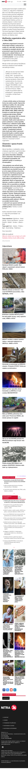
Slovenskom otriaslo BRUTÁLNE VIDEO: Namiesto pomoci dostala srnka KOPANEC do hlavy (14, 481)
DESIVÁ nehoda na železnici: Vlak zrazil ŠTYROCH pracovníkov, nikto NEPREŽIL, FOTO (14, 522)
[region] (11, 2)
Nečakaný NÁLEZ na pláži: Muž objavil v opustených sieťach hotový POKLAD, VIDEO (14, 537)
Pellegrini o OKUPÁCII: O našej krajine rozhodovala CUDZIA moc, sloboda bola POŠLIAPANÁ (13, 533)
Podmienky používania (10, 723)
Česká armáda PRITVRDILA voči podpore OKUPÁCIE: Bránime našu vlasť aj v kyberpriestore (13, 542)
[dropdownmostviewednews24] (14, 547)
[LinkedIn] (15, 690)
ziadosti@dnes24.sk (5, 744)
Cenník (6, 720)
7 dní (19, 496)
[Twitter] (7, 690)
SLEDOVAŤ (6, 698)
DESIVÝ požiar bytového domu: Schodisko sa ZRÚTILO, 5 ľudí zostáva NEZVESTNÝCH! (14, 501)
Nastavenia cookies (9, 725)
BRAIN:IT (9, 762)
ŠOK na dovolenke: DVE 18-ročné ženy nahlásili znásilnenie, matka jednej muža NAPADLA (15, 518)
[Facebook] (4, 690)
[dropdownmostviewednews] (14, 494)
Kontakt (6, 717)
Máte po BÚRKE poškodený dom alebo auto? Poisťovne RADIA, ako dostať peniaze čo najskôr (14, 527)
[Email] (11, 690)
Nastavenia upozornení (10, 728)
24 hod (19, 498)
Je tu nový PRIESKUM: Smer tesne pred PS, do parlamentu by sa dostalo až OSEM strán (14, 514)
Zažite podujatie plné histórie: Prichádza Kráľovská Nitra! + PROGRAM (13, 486)
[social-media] (2, 747)
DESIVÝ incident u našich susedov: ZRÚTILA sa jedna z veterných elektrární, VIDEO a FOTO (14, 510)
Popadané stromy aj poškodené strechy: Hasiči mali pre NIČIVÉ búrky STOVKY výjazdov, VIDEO (13, 506)
